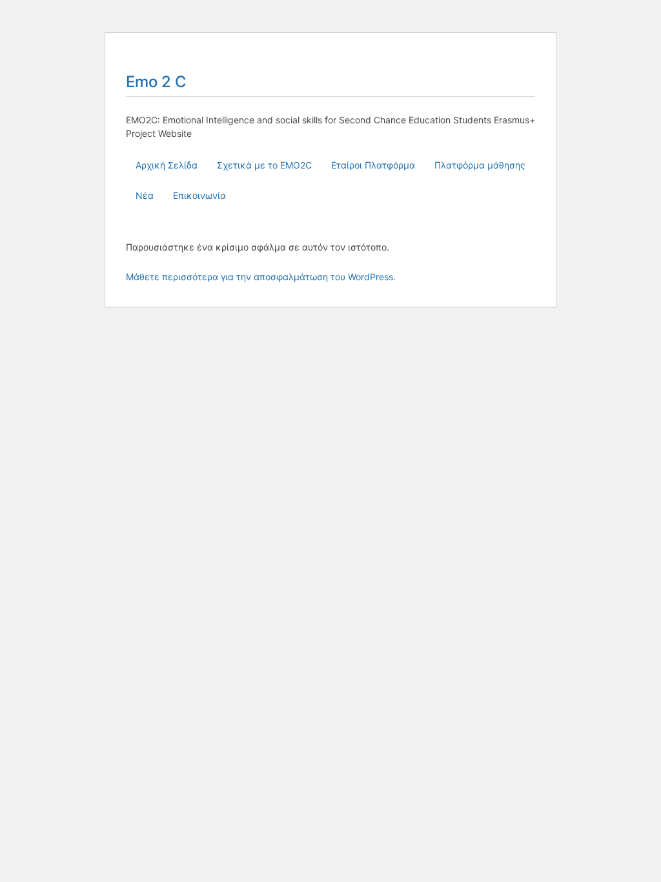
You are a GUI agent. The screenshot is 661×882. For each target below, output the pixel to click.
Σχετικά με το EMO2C (264, 164)
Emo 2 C (156, 81)
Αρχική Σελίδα (167, 164)
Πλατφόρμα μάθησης (479, 164)
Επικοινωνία (199, 195)
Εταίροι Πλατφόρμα (373, 164)
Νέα (145, 195)
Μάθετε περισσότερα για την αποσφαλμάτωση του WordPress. (261, 276)
